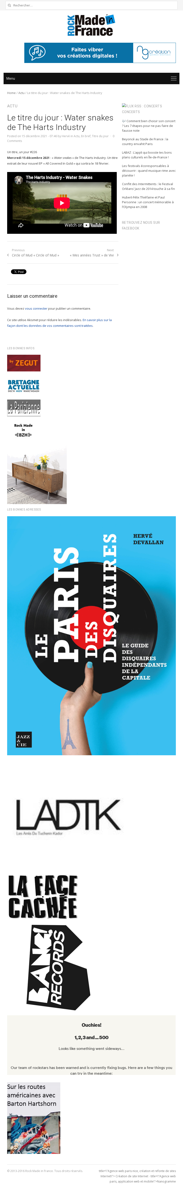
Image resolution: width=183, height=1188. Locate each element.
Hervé (66, 136)
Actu (21, 93)
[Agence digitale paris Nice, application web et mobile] (100, 53)
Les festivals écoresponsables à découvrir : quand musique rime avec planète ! (149, 170)
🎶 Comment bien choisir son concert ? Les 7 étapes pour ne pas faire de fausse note (148, 126)
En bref (86, 136)
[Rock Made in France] (91, 25)
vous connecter (36, 308)
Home (11, 93)
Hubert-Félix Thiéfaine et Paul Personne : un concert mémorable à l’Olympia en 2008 (148, 202)
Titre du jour (100, 136)
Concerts (131, 112)
